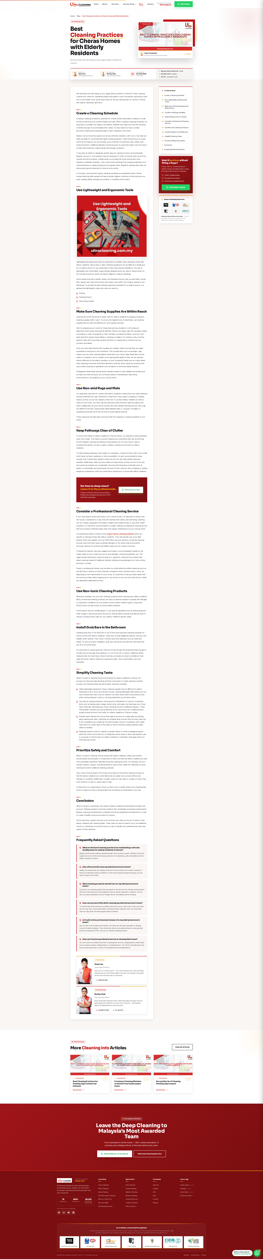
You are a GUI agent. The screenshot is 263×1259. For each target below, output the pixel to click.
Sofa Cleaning (130, 1185)
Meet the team (103, 980)
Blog (141, 4)
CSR (154, 1192)
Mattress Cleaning (131, 1192)
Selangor (183, 1188)
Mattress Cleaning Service (150, 1154)
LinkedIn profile (103, 1010)
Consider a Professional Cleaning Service (177, 122)
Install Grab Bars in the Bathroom (176, 132)
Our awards (119, 1010)
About (105, 4)
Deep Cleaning (103, 1192)
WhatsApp (185, 4)
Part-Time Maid (103, 1203)
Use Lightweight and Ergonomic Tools (176, 101)
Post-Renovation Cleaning (106, 1195)
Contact (150, 4)
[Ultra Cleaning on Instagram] (64, 1213)
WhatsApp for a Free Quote (116, 1154)
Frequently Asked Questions (174, 149)
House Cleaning (103, 1185)
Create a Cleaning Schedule (174, 95)
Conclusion (168, 145)
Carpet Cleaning (131, 1188)
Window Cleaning (131, 1195)
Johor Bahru (184, 1192)
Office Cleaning (103, 1188)
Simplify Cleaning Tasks (173, 136)
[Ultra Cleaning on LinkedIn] (73, 1213)
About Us (156, 1185)
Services (116, 4)
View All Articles (182, 1047)
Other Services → (131, 1206)
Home (96, 4)
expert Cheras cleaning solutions (120, 534)
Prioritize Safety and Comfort (175, 141)
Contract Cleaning (132, 1203)
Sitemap (155, 1203)
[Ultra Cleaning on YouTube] (68, 1213)
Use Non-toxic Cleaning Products (176, 127)
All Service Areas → (186, 1195)
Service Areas (129, 4)
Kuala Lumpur (184, 1185)
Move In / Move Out (105, 1199)
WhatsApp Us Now (132, 490)
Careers (155, 1188)
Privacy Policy (195, 1255)
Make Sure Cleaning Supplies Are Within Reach (177, 107)
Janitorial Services (132, 1199)
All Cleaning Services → (106, 1206)
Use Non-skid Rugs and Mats (175, 112)
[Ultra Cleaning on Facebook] (59, 1213)
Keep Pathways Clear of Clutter (176, 117)
